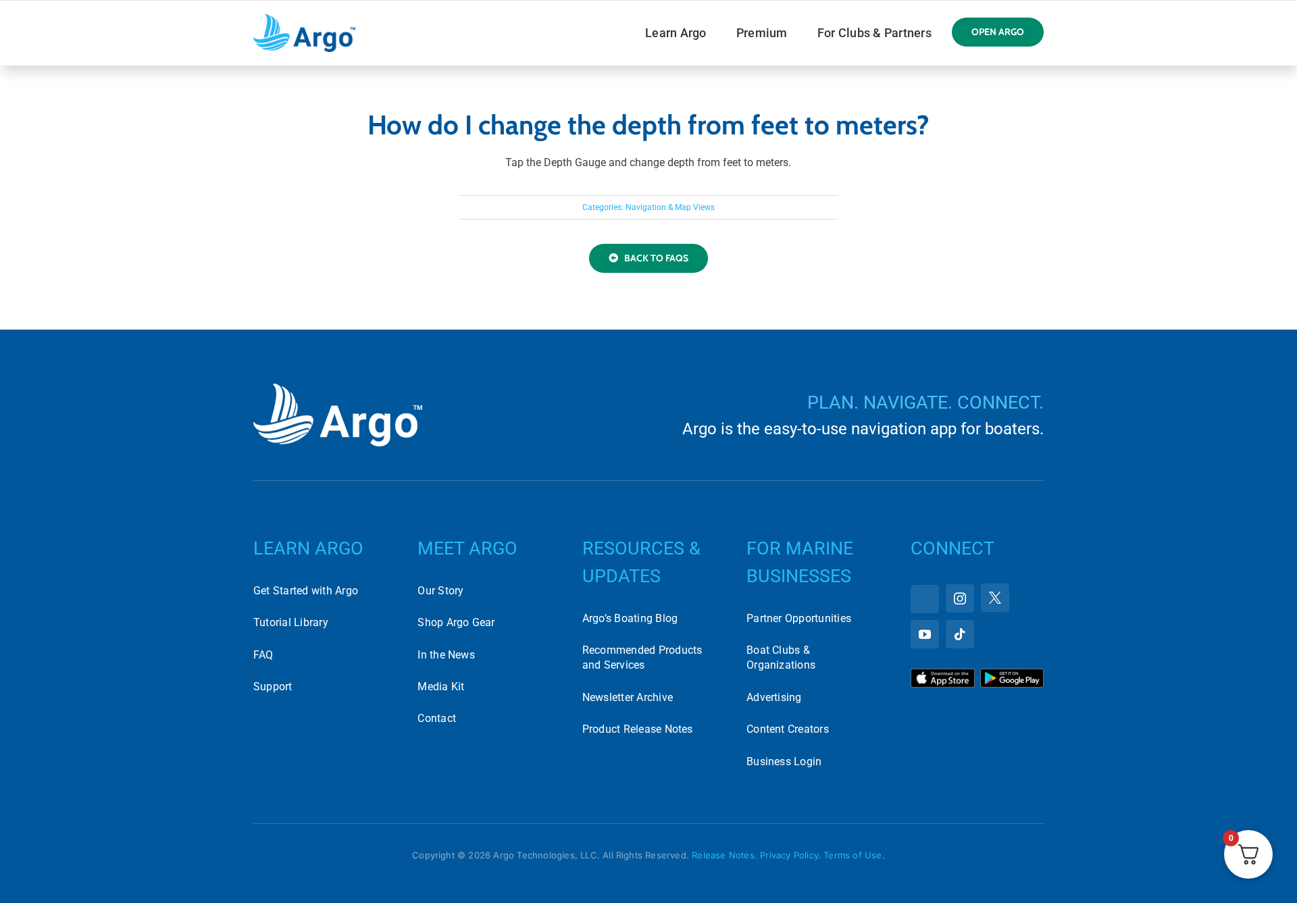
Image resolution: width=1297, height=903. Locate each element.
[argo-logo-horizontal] (304, 19)
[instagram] (960, 598)
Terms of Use (852, 855)
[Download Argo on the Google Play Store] (1012, 673)
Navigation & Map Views (670, 207)
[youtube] (925, 634)
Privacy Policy (789, 855)
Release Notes (723, 855)
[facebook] (925, 599)
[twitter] (995, 598)
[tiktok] (960, 634)
